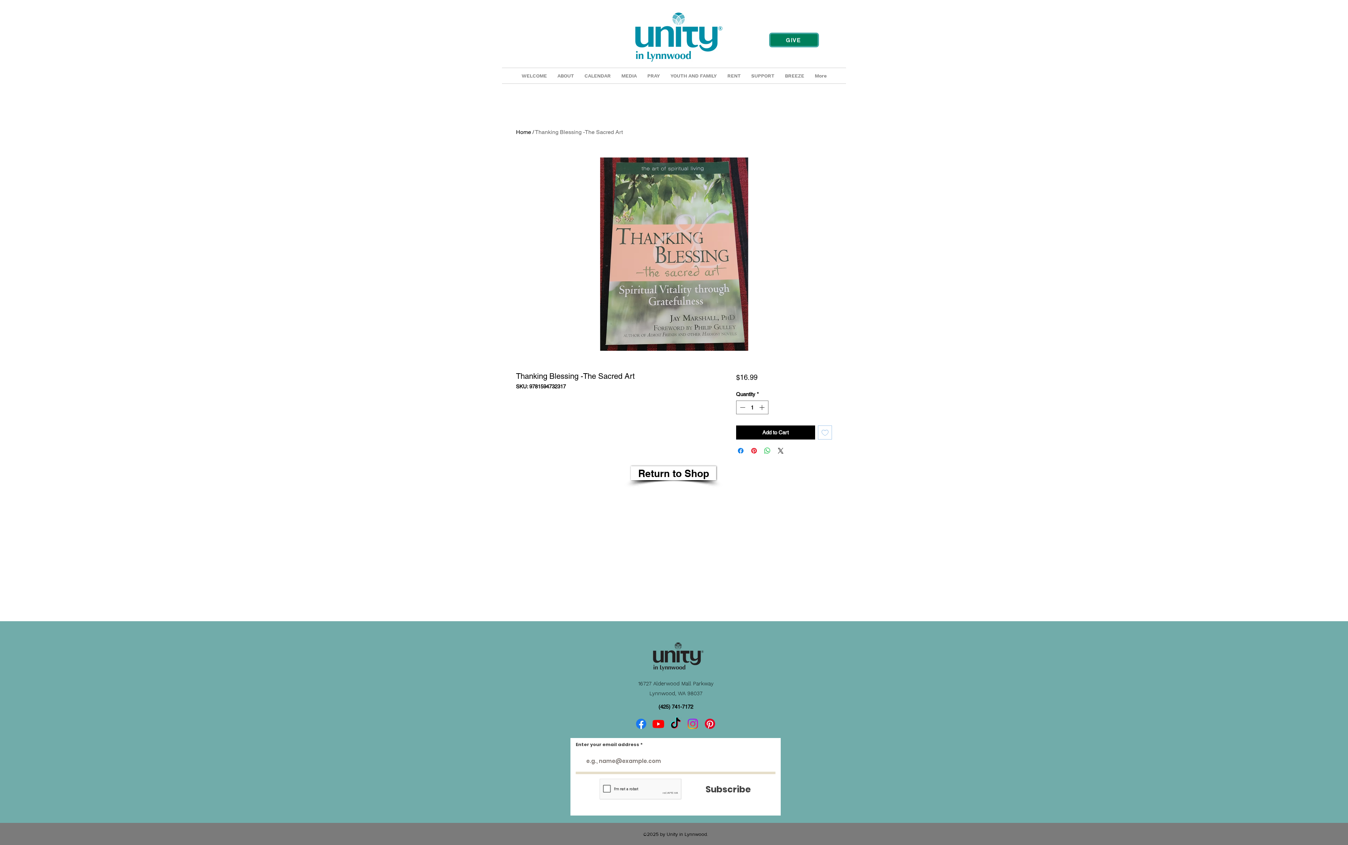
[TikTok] (675, 724)
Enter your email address (607, 744)
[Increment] (762, 407)
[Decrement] (742, 407)
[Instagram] (693, 724)
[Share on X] (781, 451)
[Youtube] (658, 724)
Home (523, 132)
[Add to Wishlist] (825, 432)
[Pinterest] (710, 724)
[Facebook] (641, 724)
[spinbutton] (752, 407)
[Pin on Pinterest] (754, 451)
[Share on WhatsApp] (767, 451)
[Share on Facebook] (740, 451)
